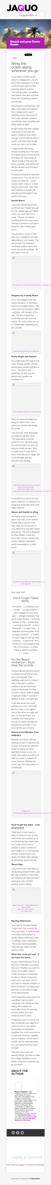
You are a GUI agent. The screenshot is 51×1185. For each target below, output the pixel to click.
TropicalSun (35, 1179)
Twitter (22, 1133)
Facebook (18, 1133)
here (34, 1117)
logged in (22, 1165)
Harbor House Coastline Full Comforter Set (26, 351)
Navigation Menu (26, 15)
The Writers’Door (24, 1115)
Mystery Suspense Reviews (25, 1119)
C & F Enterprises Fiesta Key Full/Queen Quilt (27, 412)
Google (13, 1133)
